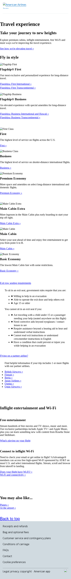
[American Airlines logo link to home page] (16, 6)
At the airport (7, 507)
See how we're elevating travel (16, 48)
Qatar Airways (12, 386)
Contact (7, 556)
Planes (3, 504)
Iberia (8, 377)
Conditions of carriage (16, 544)
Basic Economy (8, 270)
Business (5, 167)
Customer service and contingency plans (27, 538)
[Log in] (53, 7)
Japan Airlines (12, 380)
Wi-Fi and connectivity (12, 474)
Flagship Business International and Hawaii (24, 113)
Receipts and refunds (15, 526)
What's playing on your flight (15, 440)
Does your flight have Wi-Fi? (15, 471)
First (2, 145)
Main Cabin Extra (9, 223)
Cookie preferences (14, 562)
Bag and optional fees (16, 532)
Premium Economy (10, 193)
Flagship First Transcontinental (17, 87)
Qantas (9, 383)
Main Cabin (6, 248)
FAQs (6, 550)
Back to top (10, 518)
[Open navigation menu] (63, 7)
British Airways (13, 371)
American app (42, 571)
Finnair (9, 374)
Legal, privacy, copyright (17, 571)
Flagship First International (15, 84)
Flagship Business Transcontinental (19, 117)
